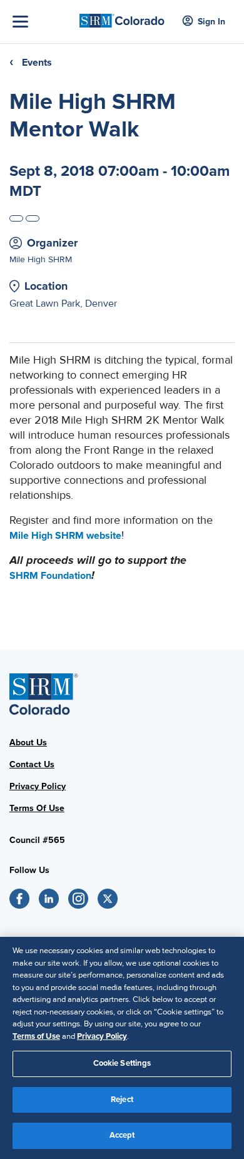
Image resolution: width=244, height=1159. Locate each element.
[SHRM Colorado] (122, 16)
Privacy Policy (37, 786)
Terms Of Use (36, 808)
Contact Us (31, 764)
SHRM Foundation (50, 576)
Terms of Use (36, 1036)
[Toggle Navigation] (42, 21)
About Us (28, 742)
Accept (122, 1135)
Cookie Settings (122, 1063)
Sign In (211, 21)
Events (37, 63)
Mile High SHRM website (65, 536)
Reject (122, 1100)
